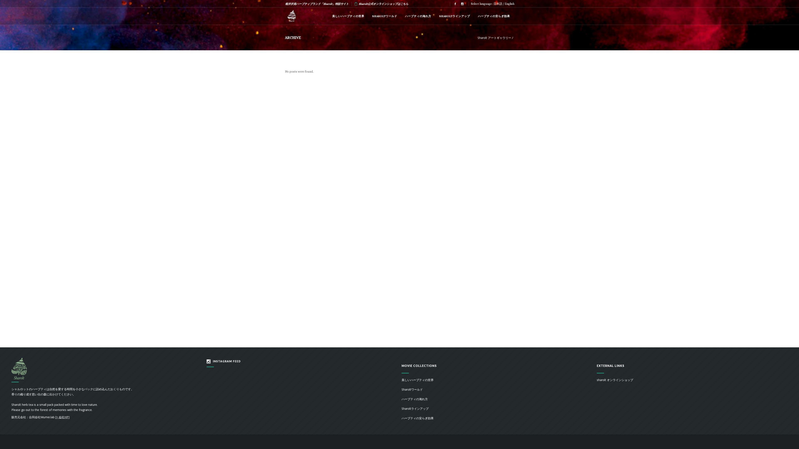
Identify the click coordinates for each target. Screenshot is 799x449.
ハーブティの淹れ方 (415, 399)
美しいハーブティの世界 (418, 380)
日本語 (498, 3)
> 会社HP (62, 417)
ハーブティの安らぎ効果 (418, 418)
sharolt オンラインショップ (615, 380)
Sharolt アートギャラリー (494, 38)
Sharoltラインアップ (415, 409)
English (509, 3)
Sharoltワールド (412, 389)
